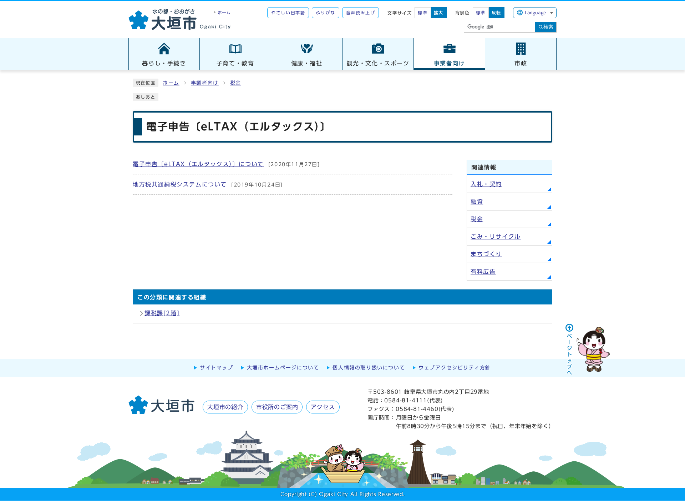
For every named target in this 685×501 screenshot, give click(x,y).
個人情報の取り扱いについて (369, 367)
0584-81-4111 (405, 400)
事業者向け (205, 82)
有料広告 (483, 271)
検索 (548, 27)
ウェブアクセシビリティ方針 (454, 367)
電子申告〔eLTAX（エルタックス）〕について (226, 164)
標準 (422, 12)
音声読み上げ (360, 12)
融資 (477, 201)
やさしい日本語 (288, 12)
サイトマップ (216, 367)
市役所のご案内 (277, 407)
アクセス (323, 407)
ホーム (171, 82)
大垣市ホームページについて (283, 367)
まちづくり (486, 254)
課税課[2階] (161, 313)
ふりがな (325, 12)
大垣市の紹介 (225, 407)
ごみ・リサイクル (496, 236)
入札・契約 (486, 184)
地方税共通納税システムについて (208, 184)
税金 (235, 82)
